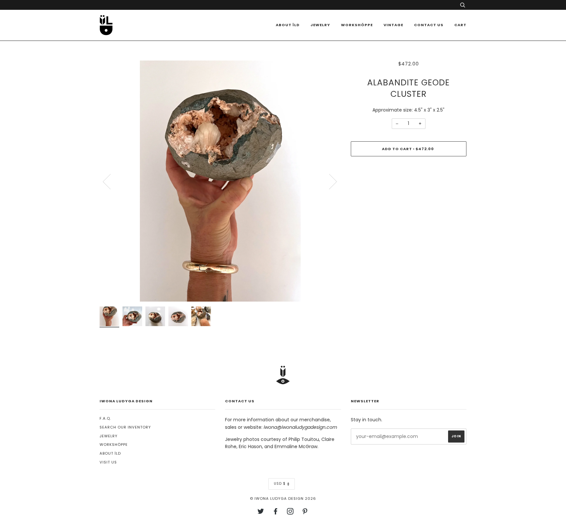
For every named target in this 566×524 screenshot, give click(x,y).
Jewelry (320, 24)
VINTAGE (393, 24)
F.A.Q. (105, 418)
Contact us (428, 24)
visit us (108, 462)
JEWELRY (109, 436)
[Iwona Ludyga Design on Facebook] (275, 512)
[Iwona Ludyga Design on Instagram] (290, 512)
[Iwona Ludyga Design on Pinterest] (305, 512)
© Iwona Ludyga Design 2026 (283, 498)
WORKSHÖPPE (357, 24)
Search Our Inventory (125, 427)
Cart (460, 24)
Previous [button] (111, 181)
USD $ (280, 483)
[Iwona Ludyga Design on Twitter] (260, 512)
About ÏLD (288, 24)
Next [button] (329, 181)
